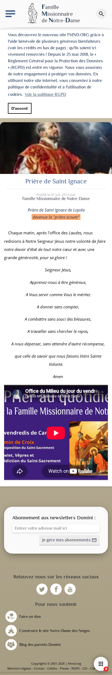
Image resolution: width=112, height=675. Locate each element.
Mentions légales (19, 668)
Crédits (52, 668)
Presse (64, 668)
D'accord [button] (19, 108)
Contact (39, 668)
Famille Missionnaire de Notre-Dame (56, 198)
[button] (69, 540)
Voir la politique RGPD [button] (45, 94)
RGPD (75, 668)
